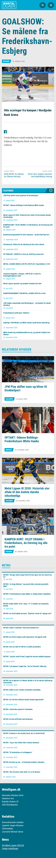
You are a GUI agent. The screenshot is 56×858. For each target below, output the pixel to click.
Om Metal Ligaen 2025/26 (13, 845)
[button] (42, 5)
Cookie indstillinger (10, 848)
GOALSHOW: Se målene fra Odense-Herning (14, 175)
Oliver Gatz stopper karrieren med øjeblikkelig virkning (40, 175)
